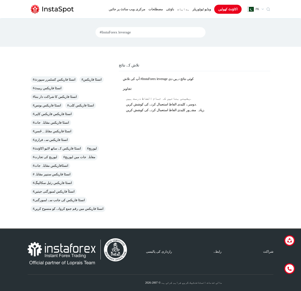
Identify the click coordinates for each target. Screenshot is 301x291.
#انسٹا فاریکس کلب (80, 105)
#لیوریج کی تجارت (45, 157)
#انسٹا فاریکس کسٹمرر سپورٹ (54, 79)
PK (257, 9)
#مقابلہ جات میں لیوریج (79, 157)
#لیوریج (92, 148)
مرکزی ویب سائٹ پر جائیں (127, 9)
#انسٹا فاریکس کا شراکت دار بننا (55, 96)
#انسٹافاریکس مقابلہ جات (50, 165)
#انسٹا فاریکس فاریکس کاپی (52, 114)
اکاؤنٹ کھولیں (228, 9)
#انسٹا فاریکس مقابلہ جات (51, 122)
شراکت (268, 251)
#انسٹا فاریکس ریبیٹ (47, 88)
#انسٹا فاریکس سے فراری (50, 140)
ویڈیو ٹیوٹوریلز (201, 9)
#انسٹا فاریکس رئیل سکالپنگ (52, 183)
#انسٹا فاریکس (91, 79)
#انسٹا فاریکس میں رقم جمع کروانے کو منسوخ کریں (68, 208)
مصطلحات (155, 9)
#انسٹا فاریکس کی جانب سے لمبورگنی (59, 200)
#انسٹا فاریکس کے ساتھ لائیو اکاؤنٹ (57, 148)
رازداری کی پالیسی (159, 251)
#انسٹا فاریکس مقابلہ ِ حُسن (52, 131)
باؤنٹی (170, 9)
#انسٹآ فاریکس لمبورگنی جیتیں (54, 191)
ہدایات (183, 9)
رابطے (218, 251)
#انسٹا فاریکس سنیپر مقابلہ (51, 174)
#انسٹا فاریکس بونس (47, 105)
